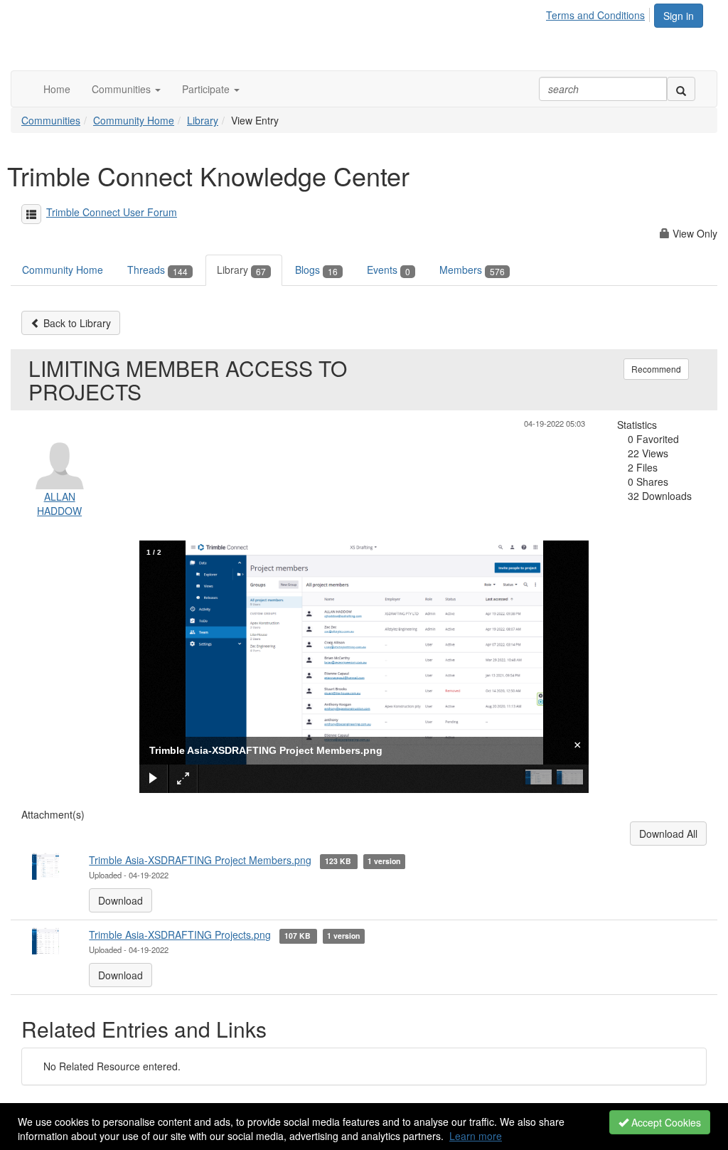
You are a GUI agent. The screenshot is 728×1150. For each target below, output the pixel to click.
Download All (668, 833)
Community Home (133, 120)
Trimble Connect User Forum (111, 212)
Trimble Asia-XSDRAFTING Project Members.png (200, 860)
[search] (681, 89)
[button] (126, 89)
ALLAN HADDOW (59, 503)
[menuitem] (599, 13)
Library (202, 120)
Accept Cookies (664, 1122)
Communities (50, 120)
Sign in (678, 16)
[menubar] (599, 13)
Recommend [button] (656, 369)
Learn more (475, 1136)
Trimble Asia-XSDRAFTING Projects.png (180, 934)
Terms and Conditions (595, 15)
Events (388, 269)
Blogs (316, 269)
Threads (157, 269)
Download (120, 900)
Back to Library (76, 323)
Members (472, 269)
